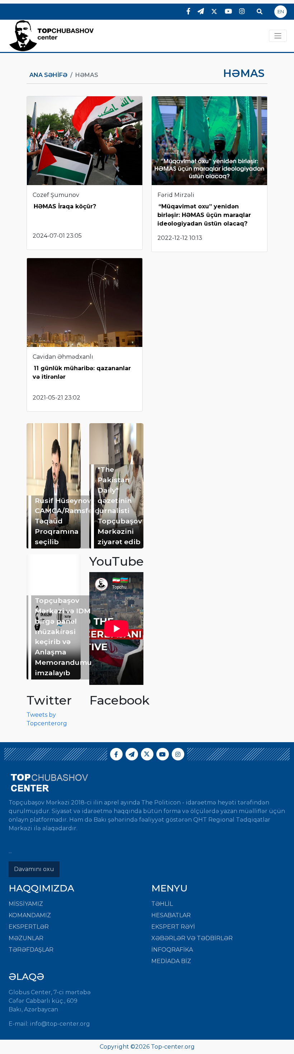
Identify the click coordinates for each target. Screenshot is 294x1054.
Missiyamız (26, 903)
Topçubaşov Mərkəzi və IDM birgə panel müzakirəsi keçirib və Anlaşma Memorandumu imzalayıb (63, 636)
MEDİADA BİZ (171, 961)
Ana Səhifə (48, 75)
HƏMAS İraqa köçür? (65, 206)
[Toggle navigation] (278, 36)
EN (281, 11)
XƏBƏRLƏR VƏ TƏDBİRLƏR (192, 938)
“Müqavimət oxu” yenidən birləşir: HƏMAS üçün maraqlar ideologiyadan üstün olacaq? (204, 215)
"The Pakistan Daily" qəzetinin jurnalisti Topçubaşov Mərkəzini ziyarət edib (120, 505)
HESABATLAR (171, 915)
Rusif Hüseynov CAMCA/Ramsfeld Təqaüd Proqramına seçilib (67, 521)
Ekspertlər (29, 926)
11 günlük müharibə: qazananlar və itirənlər (82, 372)
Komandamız (30, 915)
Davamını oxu (34, 869)
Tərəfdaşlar (31, 949)
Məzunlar (26, 938)
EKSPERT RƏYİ (173, 926)
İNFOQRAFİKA (172, 949)
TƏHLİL (162, 903)
